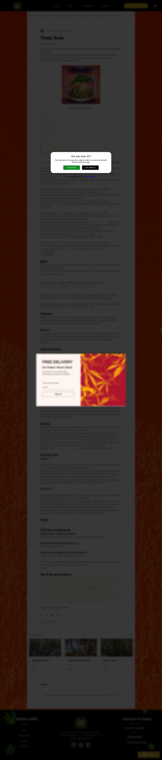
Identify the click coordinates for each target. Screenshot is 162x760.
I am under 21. (90, 167)
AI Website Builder (89, 176)
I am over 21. (72, 167)
